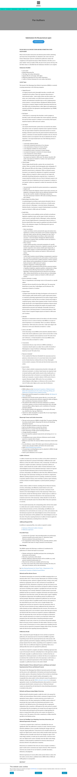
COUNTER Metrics (33, 768)
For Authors (8, 9)
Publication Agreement (27, 529)
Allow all (65, 773)
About (20, 9)
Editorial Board (14, 9)
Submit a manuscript (38, 41)
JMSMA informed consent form (42, 680)
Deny (12, 773)
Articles (2, 9)
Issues (24, 9)
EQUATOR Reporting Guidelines (33, 447)
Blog (27, 9)
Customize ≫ (39, 773)
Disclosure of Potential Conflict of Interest (32, 528)
